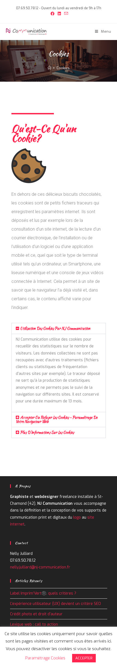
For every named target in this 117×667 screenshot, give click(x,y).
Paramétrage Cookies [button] (45, 658)
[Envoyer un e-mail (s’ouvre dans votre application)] (65, 13)
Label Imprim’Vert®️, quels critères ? (43, 593)
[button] (59, 328)
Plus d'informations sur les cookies (47, 432)
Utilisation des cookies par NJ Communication (55, 328)
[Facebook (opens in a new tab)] (52, 13)
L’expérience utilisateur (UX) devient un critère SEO (56, 603)
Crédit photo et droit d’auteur (36, 614)
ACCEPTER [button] (84, 658)
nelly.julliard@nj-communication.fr (40, 567)
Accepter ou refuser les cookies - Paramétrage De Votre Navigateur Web (57, 419)
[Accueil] (49, 68)
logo (77, 517)
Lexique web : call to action (34, 624)
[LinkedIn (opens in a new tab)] (59, 13)
